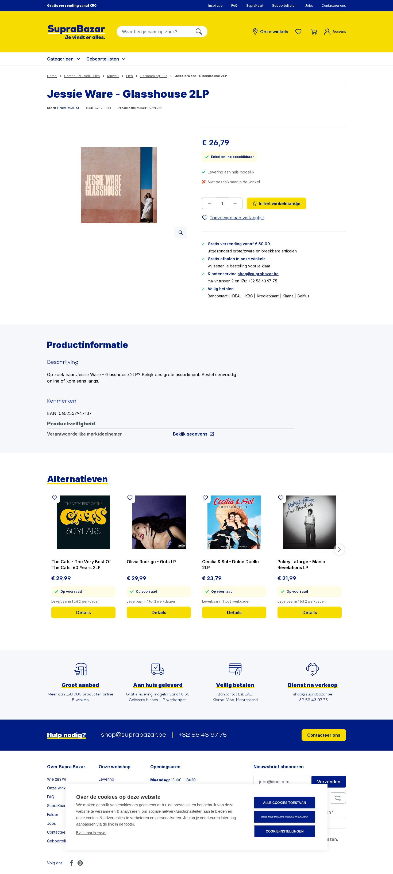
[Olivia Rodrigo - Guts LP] (158, 522)
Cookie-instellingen (285, 831)
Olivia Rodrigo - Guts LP (151, 561)
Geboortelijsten (284, 5)
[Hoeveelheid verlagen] (209, 203)
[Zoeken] (198, 31)
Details (83, 612)
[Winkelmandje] (314, 31)
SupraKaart (254, 5)
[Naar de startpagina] (76, 32)
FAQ (234, 5)
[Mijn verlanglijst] (299, 31)
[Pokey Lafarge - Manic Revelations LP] (309, 522)
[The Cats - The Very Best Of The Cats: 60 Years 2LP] (83, 522)
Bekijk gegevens (190, 434)
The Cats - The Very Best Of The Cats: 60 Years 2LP (81, 564)
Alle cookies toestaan (284, 803)
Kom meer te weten (91, 832)
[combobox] (154, 31)
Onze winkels (59, 788)
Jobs (309, 5)
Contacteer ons (334, 5)
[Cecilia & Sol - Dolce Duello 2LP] (234, 522)
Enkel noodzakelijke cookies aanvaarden (285, 817)
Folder (52, 814)
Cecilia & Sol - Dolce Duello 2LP (230, 564)
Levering (106, 779)
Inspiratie (215, 5)
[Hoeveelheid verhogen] (235, 203)
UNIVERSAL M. (68, 108)
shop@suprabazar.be (258, 273)
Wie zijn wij (57, 779)
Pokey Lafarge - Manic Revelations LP (301, 564)
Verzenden (328, 781)
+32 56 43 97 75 (262, 281)
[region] (119, 185)
